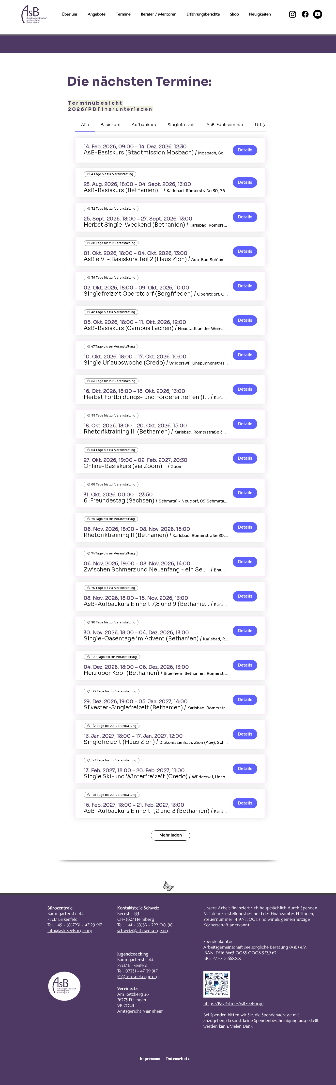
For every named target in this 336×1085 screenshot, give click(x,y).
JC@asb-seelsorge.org (138, 976)
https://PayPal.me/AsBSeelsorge (233, 1003)
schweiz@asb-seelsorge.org (143, 930)
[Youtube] (317, 14)
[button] (139, 152)
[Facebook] (305, 14)
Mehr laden (170, 835)
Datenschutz (178, 1058)
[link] (85, 124)
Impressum (150, 1058)
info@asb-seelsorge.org (69, 930)
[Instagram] (292, 14)
